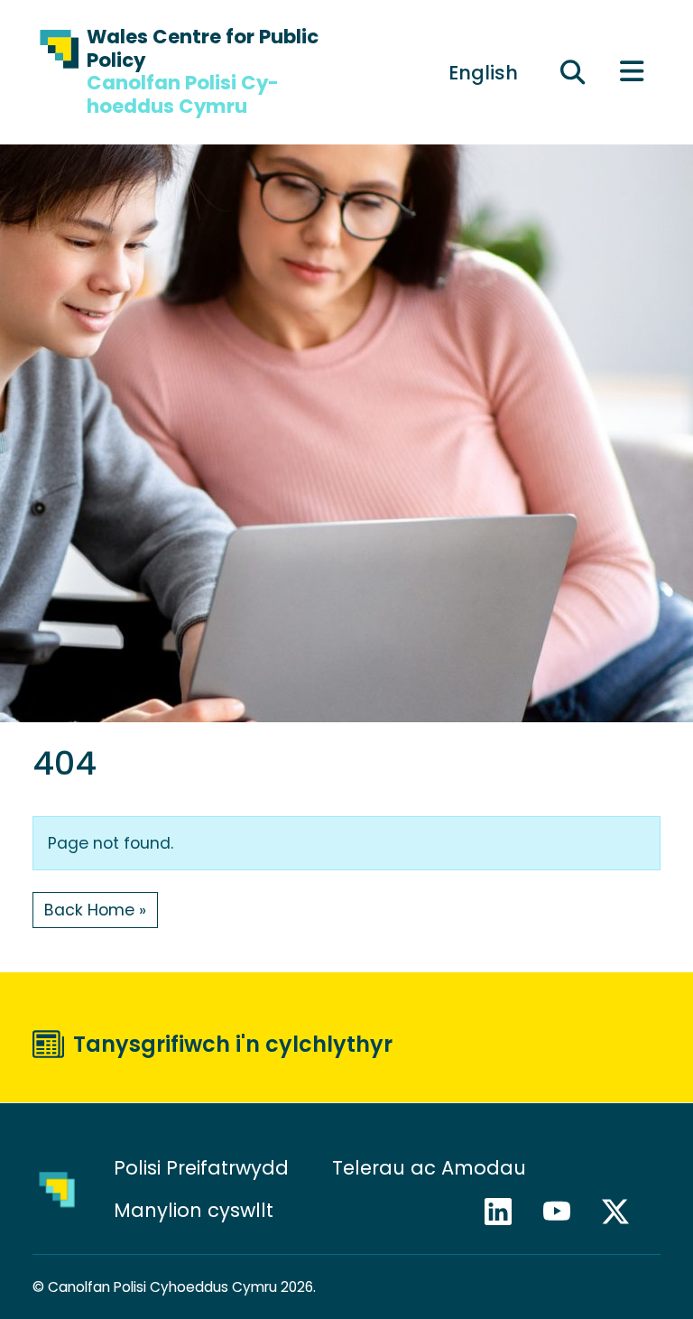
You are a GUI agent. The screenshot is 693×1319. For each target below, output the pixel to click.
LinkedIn (506, 1211)
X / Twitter (623, 1211)
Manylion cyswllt (196, 1210)
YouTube (565, 1211)
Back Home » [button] (95, 910)
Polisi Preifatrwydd (201, 1168)
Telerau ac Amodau (429, 1168)
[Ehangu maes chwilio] (572, 71)
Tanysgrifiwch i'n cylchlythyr (233, 1044)
